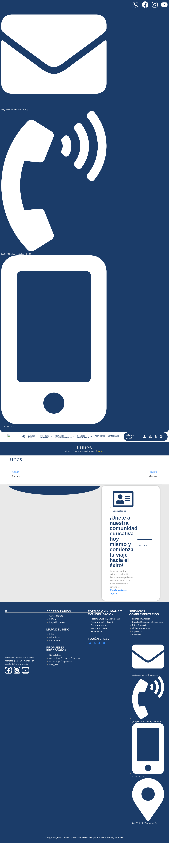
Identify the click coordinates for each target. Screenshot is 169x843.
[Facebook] (145, 4)
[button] (32, 436)
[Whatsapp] (135, 4)
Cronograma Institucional (84, 451)
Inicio (67, 451)
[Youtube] (164, 4)
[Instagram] (154, 4)
